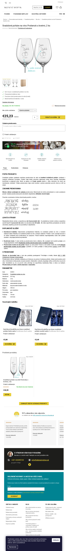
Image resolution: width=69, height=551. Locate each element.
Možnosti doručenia (60, 105)
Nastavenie (12, 547)
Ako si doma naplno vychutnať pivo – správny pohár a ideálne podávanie (34, 531)
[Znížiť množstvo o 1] (37, 118)
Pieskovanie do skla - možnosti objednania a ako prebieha (53, 508)
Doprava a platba (10, 523)
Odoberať (14, 496)
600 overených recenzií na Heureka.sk (43, 415)
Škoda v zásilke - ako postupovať (50, 514)
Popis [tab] (5, 168)
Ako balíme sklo (49, 511)
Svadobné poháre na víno (17, 274)
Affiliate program (49, 518)
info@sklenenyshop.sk (40, 460)
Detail (7, 394)
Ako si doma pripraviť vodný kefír (33, 520)
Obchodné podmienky (11, 514)
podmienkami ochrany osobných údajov (33, 492)
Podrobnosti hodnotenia (25, 28)
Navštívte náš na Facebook (29, 464)
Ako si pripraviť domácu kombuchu (32, 516)
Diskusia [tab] (25, 168)
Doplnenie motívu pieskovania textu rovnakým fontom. (36, 243)
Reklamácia (9, 510)
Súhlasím (56, 540)
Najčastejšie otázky (11, 521)
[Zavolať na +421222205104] (6, 2)
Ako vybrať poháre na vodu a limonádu (33, 508)
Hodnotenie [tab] (14, 168)
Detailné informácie (8, 102)
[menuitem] (7, 14)
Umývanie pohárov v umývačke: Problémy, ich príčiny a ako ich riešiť (32, 525)
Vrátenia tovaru (10, 507)
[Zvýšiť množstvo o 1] (37, 116)
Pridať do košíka (51, 117)
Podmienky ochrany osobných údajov (14, 518)
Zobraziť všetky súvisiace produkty (34, 403)
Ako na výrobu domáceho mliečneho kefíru (32, 512)
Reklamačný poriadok (11, 512)
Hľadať (47, 7)
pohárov (55, 246)
